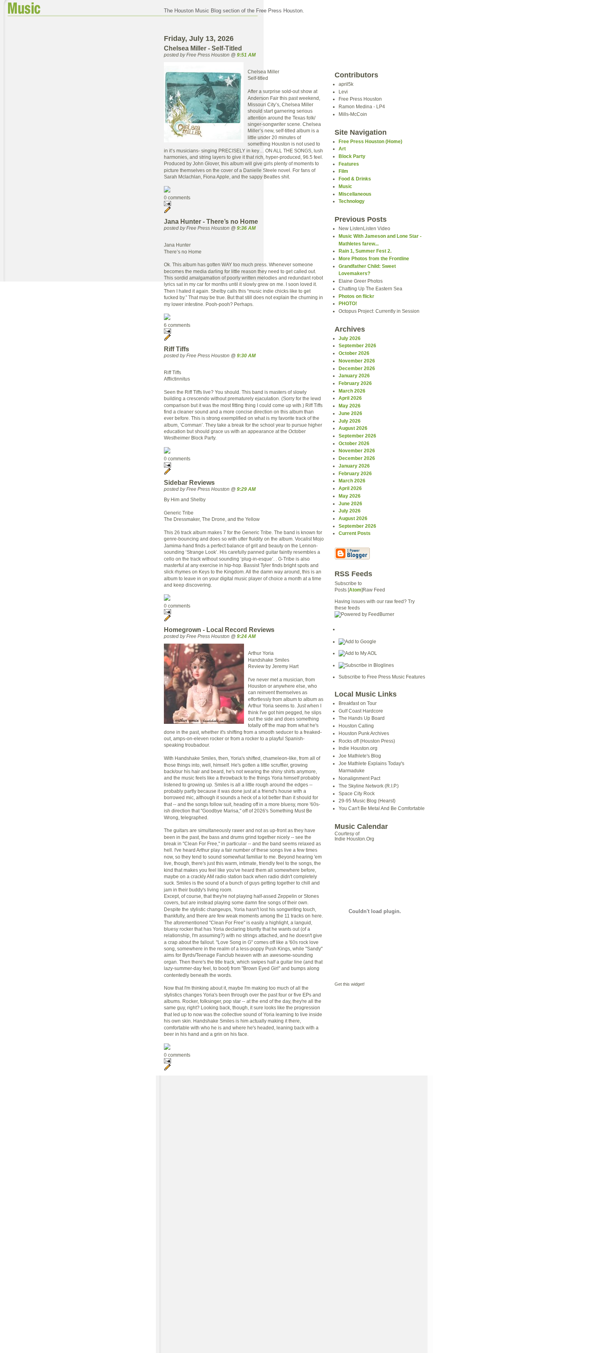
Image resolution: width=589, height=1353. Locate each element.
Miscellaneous (355, 193)
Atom (355, 589)
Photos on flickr (356, 296)
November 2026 (357, 360)
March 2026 (352, 390)
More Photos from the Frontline (374, 258)
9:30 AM (246, 355)
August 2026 (353, 428)
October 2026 (354, 353)
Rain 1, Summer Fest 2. (365, 250)
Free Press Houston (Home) (370, 141)
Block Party (352, 156)
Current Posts (355, 533)
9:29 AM (246, 489)
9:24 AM (246, 636)
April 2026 (350, 398)
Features (349, 163)
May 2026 (350, 405)
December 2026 (357, 368)
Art (342, 148)
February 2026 (355, 383)
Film (343, 171)
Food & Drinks (355, 178)
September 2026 (357, 345)
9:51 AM (246, 54)
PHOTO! (348, 303)
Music (345, 186)
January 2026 (354, 375)
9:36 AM (246, 228)
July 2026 (350, 338)
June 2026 (350, 413)
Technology (352, 201)
